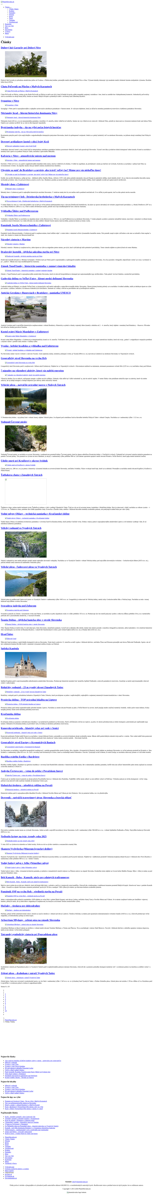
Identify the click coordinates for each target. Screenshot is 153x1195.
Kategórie (8, 24)
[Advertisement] (63, 1039)
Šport (11, 18)
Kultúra (11, 11)
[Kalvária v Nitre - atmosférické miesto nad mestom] (22, 160)
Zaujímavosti (13, 22)
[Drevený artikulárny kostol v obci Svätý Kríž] (20, 146)
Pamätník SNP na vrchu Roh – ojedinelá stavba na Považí (31, 891)
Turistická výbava (11, 1163)
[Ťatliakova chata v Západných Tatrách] (26, 504)
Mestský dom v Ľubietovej (15, 184)
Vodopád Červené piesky (14, 421)
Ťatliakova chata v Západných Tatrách (21, 475)
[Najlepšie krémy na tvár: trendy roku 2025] (19, 841)
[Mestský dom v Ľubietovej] (14, 189)
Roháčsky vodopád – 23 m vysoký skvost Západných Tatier (32, 687)
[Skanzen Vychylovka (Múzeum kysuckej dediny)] (22, 853)
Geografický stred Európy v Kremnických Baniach (28, 742)
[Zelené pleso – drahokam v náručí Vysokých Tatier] (22, 978)
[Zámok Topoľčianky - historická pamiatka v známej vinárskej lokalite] (28, 270)
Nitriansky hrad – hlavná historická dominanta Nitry (29, 113)
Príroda (11, 15)
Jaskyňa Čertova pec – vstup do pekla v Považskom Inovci (32, 771)
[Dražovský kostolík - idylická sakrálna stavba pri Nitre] (23, 256)
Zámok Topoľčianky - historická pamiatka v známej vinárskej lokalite (38, 266)
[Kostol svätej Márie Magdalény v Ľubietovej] (20, 336)
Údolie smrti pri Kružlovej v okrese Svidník (24, 460)
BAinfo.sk (8, 1174)
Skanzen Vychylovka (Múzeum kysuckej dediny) (26, 848)
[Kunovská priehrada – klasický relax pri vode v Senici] (23, 732)
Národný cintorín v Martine (16, 239)
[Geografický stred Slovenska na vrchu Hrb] (20, 363)
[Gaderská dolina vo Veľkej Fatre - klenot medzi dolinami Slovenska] (28, 283)
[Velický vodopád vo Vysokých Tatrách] (26, 557)
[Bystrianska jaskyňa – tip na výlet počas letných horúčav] (24, 132)
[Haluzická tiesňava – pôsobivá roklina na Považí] (22, 789)
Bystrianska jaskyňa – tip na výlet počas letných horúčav (31, 127)
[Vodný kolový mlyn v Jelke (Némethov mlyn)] (21, 867)
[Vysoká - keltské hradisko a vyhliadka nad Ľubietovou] (23, 350)
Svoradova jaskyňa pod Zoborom (18, 605)
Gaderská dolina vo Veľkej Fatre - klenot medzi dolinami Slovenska (37, 278)
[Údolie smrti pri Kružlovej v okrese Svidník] (20, 465)
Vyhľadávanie (9, 1167)
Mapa (7, 33)
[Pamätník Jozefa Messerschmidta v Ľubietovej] (21, 230)
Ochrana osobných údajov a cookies (17, 1169)
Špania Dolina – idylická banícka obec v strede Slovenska (31, 620)
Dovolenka (8, 30)
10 (6, 1011)
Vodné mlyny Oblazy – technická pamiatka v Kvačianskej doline (35, 513)
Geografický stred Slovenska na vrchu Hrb (24, 358)
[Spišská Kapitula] (26, 677)
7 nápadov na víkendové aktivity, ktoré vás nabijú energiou (32, 370)
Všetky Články (10, 1139)
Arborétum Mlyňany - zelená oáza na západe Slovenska (30, 920)
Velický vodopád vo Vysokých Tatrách (21, 528)
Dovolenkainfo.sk (11, 1178)
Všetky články (14, 9)
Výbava (7, 31)
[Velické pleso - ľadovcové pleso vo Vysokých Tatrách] (26, 596)
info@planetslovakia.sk (80, 1182)
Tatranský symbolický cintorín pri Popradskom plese (29, 934)
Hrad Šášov (7, 634)
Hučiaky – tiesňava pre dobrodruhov (20, 905)
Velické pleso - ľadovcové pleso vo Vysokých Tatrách (29, 567)
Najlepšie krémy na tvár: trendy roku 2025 (24, 836)
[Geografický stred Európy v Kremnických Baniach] (22, 747)
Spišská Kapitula (10, 648)
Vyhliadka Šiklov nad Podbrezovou (19, 211)
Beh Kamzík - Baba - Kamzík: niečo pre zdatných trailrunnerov (35, 877)
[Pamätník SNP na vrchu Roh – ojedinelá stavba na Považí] (25, 896)
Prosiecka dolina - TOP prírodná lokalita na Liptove (29, 699)
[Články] (10, 7)
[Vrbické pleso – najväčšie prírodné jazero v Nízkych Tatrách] (26, 414)
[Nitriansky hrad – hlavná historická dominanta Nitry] (23, 117)
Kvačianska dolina (11, 714)
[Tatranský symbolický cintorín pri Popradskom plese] (26, 963)
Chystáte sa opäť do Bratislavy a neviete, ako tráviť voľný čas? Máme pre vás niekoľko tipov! (51, 170)
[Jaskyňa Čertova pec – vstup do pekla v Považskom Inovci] (25, 775)
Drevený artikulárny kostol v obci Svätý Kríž (25, 141)
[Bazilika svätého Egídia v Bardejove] (18, 761)
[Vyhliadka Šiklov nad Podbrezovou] (17, 215)
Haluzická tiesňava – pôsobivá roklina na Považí (26, 785)
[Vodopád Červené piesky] (26, 451)
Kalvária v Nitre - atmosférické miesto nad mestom (28, 156)
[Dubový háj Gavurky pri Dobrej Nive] (26, 77)
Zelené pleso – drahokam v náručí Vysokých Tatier (28, 973)
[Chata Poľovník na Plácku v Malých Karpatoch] (21, 91)
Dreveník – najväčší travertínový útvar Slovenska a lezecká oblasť (36, 797)
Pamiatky (12, 13)
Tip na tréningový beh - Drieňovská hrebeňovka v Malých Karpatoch (38, 196)
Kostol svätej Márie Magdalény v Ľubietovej (25, 331)
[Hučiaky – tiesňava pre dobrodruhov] (18, 910)
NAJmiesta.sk (9, 1176)
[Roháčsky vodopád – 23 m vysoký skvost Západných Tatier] (25, 692)
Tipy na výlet (9, 26)
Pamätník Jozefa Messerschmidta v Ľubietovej (26, 225)
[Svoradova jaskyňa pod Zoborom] (17, 610)
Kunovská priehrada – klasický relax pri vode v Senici (30, 728)
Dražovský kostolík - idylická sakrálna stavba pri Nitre (30, 251)
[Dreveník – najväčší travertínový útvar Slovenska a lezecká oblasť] (26, 826)
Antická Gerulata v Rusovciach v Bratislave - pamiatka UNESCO (36, 292)
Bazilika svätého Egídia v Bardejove (20, 756)
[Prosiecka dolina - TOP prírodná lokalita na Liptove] (23, 704)
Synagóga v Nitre (10, 100)
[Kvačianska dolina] (12, 718)
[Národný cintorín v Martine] (15, 244)
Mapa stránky (9, 1171)
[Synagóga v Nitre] (11, 105)
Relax (11, 16)
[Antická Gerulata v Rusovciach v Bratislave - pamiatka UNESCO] (26, 322)
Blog (6, 28)
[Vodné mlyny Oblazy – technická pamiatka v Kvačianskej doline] (27, 518)
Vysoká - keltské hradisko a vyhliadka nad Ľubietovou (29, 346)
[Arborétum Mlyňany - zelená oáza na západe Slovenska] (24, 924)
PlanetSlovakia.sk (11, 1137)
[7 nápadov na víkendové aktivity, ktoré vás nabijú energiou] (25, 375)
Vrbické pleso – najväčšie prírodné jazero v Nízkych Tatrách (33, 385)
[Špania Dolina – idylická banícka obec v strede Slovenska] (25, 624)
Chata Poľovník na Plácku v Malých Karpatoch (26, 86)
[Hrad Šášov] (10, 638)
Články (7, 7)
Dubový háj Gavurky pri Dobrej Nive (21, 47)
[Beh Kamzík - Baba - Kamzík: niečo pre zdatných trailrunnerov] (26, 882)
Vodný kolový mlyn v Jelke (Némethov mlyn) (25, 863)
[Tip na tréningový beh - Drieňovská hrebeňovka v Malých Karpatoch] (28, 201)
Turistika (12, 20)
